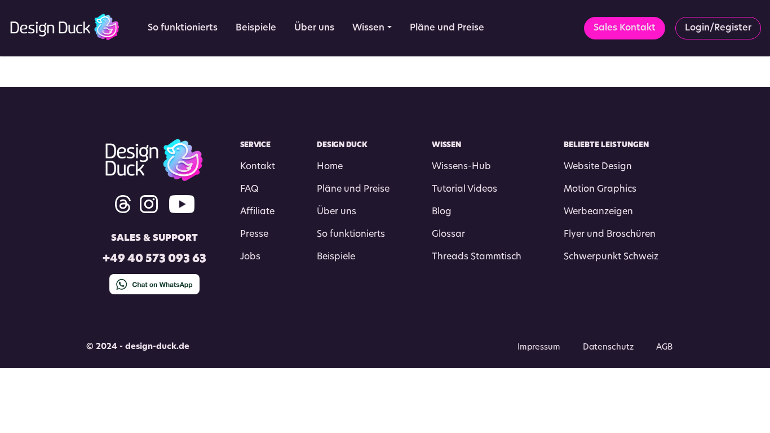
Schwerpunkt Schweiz (611, 257)
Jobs (250, 257)
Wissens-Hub (461, 166)
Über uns (336, 211)
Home (330, 166)
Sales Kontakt (625, 28)
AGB (664, 347)
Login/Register (718, 28)
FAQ (249, 189)
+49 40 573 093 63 (154, 259)
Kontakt (257, 166)
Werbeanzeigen (598, 211)
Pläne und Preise (353, 189)
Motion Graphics (600, 189)
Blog (442, 211)
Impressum (538, 347)
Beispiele (336, 257)
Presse (254, 234)
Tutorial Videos (464, 189)
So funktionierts (351, 234)
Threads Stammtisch (476, 257)
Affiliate (257, 211)
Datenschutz (608, 347)
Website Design (598, 166)
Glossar (448, 234)
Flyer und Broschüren (610, 234)
